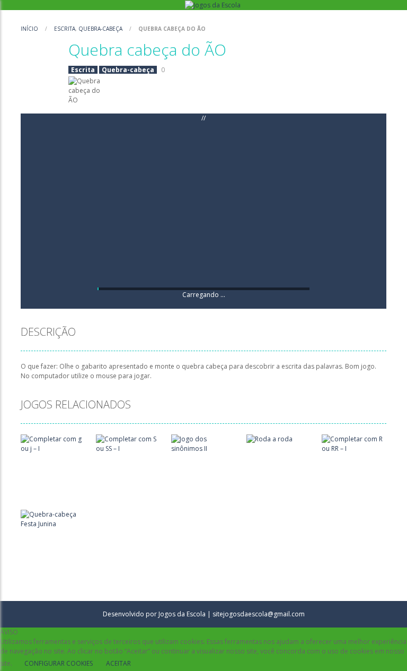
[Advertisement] (203, 205)
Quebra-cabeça (100, 28)
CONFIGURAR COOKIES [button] (58, 663)
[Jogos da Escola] (213, 4)
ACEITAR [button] (118, 663)
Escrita (64, 28)
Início (30, 28)
